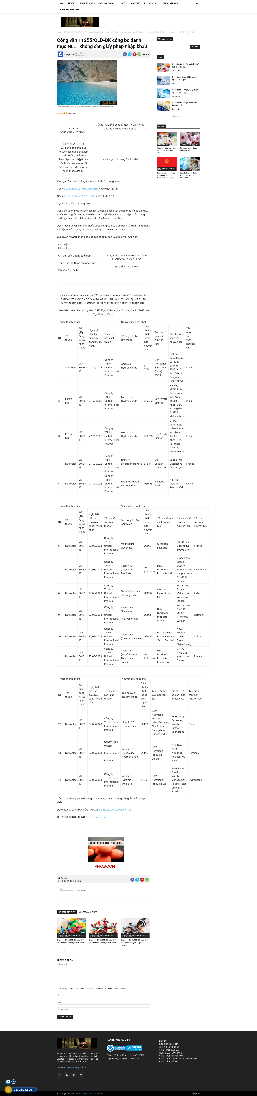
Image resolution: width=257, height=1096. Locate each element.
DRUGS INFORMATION (69, 9)
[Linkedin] (74, 1075)
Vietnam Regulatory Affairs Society (89, 1093)
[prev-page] (58, 950)
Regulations (86, 3)
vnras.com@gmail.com (77, 1067)
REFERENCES (150, 3)
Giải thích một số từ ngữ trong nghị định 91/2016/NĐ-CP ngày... (166, 175)
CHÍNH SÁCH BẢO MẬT (169, 1050)
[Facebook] (125, 54)
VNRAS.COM (98, 817)
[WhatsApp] (139, 54)
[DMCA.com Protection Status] (134, 1050)
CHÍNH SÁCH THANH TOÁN (171, 1055)
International (107, 3)
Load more (177, 116)
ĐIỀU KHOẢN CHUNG (168, 1044)
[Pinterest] (135, 54)
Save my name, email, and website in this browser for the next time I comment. (94, 988)
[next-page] (63, 950)
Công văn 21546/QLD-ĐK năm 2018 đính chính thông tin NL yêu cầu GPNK (134, 942)
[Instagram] (67, 1074)
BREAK (161, 126)
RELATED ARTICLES (67, 912)
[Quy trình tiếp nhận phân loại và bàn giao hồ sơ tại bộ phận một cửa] (163, 67)
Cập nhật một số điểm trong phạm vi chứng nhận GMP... (188, 175)
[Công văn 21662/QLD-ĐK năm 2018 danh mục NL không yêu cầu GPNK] (71, 928)
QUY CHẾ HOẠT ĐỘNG (169, 1047)
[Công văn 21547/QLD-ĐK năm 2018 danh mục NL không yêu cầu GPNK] (103, 928)
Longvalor (69, 54)
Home (62, 3)
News (71, 3)
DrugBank (196, 1093)
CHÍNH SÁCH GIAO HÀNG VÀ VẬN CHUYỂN (178, 1058)
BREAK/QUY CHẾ (162, 145)
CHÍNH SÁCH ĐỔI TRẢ (169, 1061)
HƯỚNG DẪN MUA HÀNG (170, 1053)
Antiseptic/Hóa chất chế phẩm (165, 169)
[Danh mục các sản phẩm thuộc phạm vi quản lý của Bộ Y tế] (167, 139)
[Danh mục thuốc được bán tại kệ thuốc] (190, 139)
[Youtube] (81, 1075)
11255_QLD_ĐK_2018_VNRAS (115, 809)
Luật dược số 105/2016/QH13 (82, 188)
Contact (136, 3)
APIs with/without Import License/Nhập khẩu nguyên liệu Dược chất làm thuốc (114, 32)
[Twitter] (130, 54)
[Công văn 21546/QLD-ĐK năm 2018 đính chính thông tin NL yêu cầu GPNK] (135, 928)
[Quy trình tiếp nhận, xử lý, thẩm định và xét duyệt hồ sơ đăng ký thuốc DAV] (163, 93)
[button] (197, 3)
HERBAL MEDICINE (170, 3)
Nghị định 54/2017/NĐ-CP (80, 196)
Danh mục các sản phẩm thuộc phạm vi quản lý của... (166, 150)
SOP (160, 57)
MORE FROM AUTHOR (88, 912)
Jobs (123, 3)
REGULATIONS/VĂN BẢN (73, 32)
